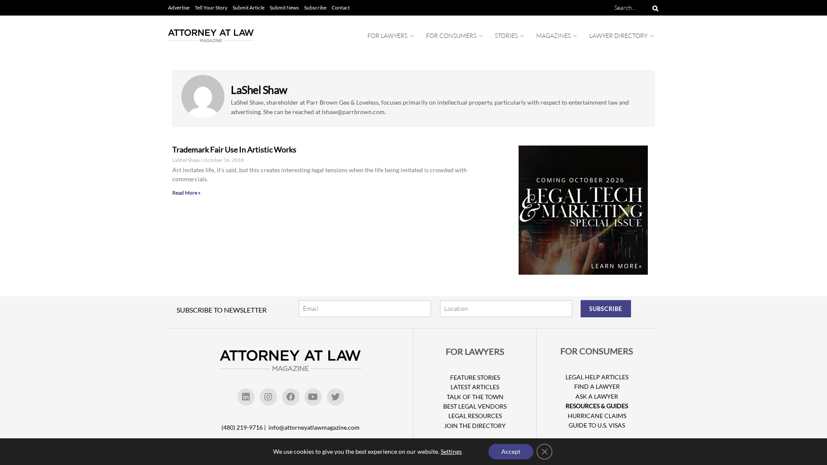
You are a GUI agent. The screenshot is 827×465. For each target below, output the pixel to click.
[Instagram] (268, 397)
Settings (451, 451)
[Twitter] (335, 397)
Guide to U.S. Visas (597, 425)
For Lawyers (387, 35)
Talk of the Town (475, 396)
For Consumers (451, 35)
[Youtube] (313, 397)
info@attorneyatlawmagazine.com (314, 427)
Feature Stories (475, 377)
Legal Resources (475, 415)
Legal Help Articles (597, 377)
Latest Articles (475, 387)
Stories (506, 35)
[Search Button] (653, 8)
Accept (510, 451)
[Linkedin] (246, 397)
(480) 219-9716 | (244, 427)
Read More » (186, 192)
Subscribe (315, 7)
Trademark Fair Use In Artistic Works (234, 149)
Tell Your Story (211, 7)
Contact (341, 7)
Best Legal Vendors (475, 406)
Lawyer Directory (618, 35)
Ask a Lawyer (596, 396)
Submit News (284, 7)
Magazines (553, 35)
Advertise (179, 7)
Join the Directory (475, 425)
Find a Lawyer (597, 386)
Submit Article (248, 7)
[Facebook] (290, 397)
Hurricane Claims (597, 415)
